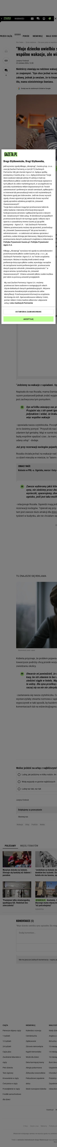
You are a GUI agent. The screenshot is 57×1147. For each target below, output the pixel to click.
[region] (28, 236)
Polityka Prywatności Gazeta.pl (16, 242)
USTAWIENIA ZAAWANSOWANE (28, 312)
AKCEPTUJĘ (28, 319)
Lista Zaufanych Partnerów (21, 303)
